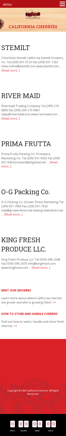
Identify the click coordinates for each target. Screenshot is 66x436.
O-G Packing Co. (25, 191)
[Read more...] (10, 70)
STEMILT (15, 47)
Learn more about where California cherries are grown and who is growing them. (31, 300)
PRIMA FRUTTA (26, 143)
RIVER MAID (20, 95)
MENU (7, 5)
